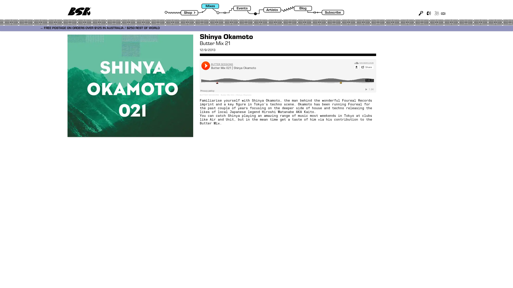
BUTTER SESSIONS (209, 95)
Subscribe (333, 13)
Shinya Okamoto (266, 101)
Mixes (210, 6)
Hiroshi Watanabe (278, 112)
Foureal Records (357, 101)
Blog (303, 8)
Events (242, 8)
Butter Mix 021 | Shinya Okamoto (236, 95)
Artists (272, 10)
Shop (188, 13)
